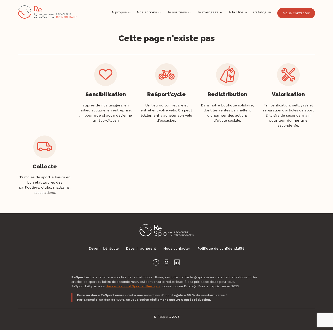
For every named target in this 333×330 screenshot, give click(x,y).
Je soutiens (177, 12)
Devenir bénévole (104, 248)
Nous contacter (296, 13)
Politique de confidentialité (221, 248)
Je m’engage (208, 12)
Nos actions (147, 12)
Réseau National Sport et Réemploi (133, 286)
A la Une (236, 12)
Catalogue (262, 12)
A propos (119, 12)
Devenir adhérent (141, 248)
